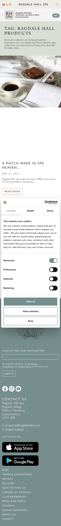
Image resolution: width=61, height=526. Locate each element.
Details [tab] (30, 210)
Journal (8, 505)
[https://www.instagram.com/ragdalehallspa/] (12, 389)
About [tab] (50, 210)
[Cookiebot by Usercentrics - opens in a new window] (45, 202)
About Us (9, 514)
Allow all (30, 301)
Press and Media (14, 501)
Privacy (7, 479)
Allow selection (30, 311)
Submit (9, 373)
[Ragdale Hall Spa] (33, 4)
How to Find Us (14, 488)
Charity (8, 519)
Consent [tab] (11, 210)
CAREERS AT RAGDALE (16, 492)
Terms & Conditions (17, 474)
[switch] (53, 269)
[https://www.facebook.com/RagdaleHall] (5, 389)
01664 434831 (14, 430)
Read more (12, 191)
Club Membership (14, 496)
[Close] (2, 15)
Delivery (8, 483)
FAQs (5, 470)
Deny (30, 321)
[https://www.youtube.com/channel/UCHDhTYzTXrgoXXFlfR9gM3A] (18, 389)
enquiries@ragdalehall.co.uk (22, 425)
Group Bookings (14, 510)
